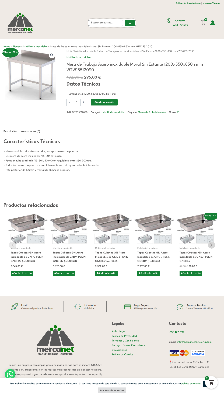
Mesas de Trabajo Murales (152, 112)
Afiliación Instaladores (188, 3)
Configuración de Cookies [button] (112, 390)
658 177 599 (180, 25)
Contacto (180, 20)
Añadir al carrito (104, 102)
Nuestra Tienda (211, 3)
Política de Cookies (122, 354)
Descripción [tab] (10, 131)
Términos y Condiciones (125, 341)
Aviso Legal (118, 331)
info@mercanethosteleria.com (194, 342)
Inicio (69, 51)
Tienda (17, 46)
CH (178, 112)
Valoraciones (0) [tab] (30, 131)
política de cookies (191, 383)
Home (7, 46)
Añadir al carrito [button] (22, 273)
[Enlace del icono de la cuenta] (212, 23)
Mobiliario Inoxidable (35, 46)
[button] (52, 55)
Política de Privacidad (124, 336)
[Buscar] (130, 23)
